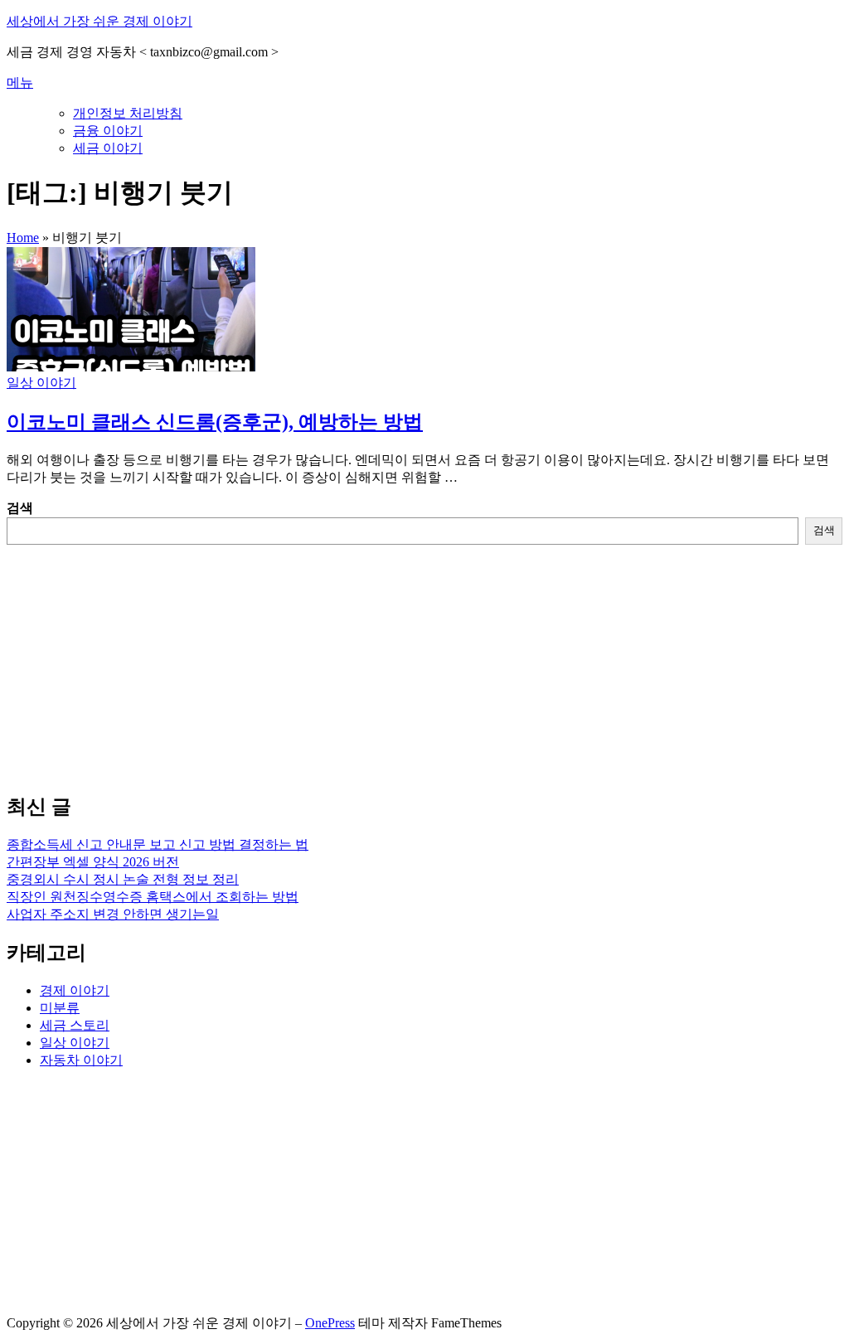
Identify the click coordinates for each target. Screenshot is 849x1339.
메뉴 (20, 82)
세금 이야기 (108, 148)
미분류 (60, 1008)
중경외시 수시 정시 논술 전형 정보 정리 (123, 879)
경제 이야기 (74, 990)
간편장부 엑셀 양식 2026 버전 (93, 862)
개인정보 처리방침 (127, 113)
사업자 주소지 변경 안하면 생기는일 (113, 914)
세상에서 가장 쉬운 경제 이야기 (99, 21)
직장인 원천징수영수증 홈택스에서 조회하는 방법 (152, 897)
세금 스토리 (74, 1025)
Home (23, 237)
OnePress (330, 1323)
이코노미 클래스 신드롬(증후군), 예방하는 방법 (215, 422)
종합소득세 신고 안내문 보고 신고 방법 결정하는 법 (157, 844)
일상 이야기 (41, 383)
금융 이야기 (108, 131)
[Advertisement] (424, 661)
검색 (20, 508)
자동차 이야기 (81, 1060)
